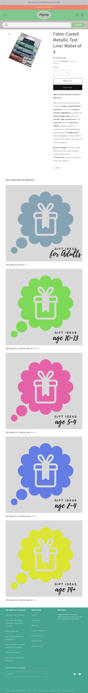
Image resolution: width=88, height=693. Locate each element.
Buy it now (67, 87)
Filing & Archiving (12, 652)
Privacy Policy (36, 636)
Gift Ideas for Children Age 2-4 (19, 516)
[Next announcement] (83, 2)
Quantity (56, 67)
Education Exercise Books (15, 615)
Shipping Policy (37, 646)
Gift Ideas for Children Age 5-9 (19, 432)
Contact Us (36, 620)
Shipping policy (55, 690)
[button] (4, 14)
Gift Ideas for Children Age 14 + (20, 600)
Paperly (12, 690)
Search (78, 25)
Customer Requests (39, 631)
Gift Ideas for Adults (15, 264)
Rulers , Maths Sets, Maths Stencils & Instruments (15, 645)
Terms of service (43, 690)
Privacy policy (32, 690)
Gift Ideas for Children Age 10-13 (20, 348)
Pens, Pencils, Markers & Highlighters (14, 637)
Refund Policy (37, 641)
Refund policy (22, 690)
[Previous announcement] (4, 2)
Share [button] (58, 168)
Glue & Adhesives (12, 631)
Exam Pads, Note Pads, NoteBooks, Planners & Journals (14, 623)
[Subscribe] (44, 674)
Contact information (68, 690)
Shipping (65, 61)
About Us (35, 625)
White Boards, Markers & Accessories (15, 659)
